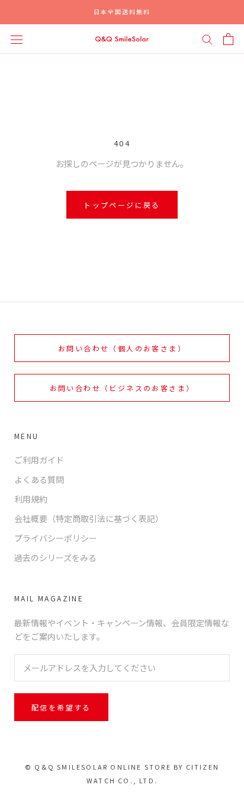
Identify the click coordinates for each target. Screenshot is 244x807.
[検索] (207, 39)
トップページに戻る (122, 205)
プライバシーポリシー (55, 538)
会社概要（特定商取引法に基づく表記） (88, 518)
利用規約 (30, 499)
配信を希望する (61, 707)
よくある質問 (39, 479)
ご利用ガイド (39, 460)
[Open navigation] (17, 38)
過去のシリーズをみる (55, 557)
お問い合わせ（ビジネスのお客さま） (122, 388)
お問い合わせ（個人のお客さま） (122, 348)
